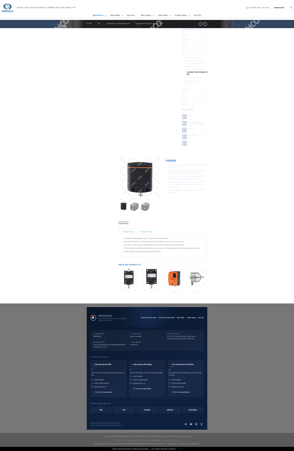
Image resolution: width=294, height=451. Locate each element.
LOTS (184, 47)
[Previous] (118, 283)
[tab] (123, 224)
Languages (279, 8)
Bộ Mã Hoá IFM (192, 66)
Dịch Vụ (137, 440)
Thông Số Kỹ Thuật (146, 232)
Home (89, 23)
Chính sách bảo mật (148, 318)
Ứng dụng (146, 440)
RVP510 (197, 292)
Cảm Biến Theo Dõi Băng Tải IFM (149, 23)
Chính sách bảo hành (166, 318)
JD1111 (151, 292)
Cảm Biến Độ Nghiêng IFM (195, 69)
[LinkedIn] (196, 424)
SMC (184, 43)
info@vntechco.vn (100, 387)
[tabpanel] (163, 246)
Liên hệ (201, 318)
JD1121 (129, 292)
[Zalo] (201, 424)
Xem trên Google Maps (104, 392)
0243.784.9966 (99, 380)
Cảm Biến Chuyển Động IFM (118, 23)
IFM (99, 23)
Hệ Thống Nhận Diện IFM (193, 61)
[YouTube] (191, 424)
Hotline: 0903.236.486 (101, 383)
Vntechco (118, 440)
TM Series (192, 129)
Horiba (184, 100)
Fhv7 (190, 142)
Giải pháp (157, 440)
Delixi (184, 35)
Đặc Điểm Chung (128, 232)
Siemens (185, 88)
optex (184, 104)
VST (183, 51)
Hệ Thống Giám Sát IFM (192, 58)
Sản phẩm (128, 440)
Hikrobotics (186, 39)
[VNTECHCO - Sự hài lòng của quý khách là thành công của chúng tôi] (7, 7)
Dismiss (179, 449)
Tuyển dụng (191, 318)
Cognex (185, 96)
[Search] (291, 7)
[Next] (207, 283)
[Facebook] (186, 424)
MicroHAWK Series (195, 135)
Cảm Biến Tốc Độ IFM (194, 77)
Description (123, 223)
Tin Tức (177, 440)
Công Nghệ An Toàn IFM (192, 81)
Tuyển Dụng (167, 440)
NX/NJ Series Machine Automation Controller (196, 123)
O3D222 (174, 292)
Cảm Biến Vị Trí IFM (191, 84)
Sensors (191, 115)
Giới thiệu (181, 318)
